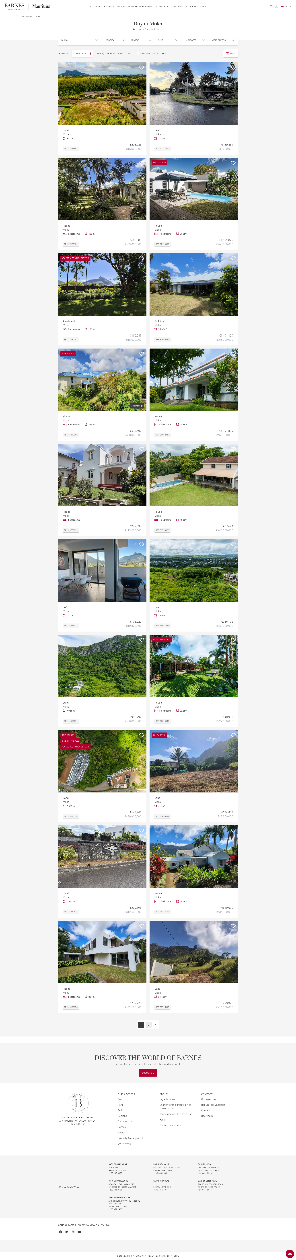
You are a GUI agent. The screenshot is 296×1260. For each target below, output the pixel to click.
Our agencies (179, 6)
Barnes (194, 6)
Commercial (163, 6)
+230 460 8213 (205, 1173)
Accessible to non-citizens (153, 53)
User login (207, 1115)
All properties (26, 16)
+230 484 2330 (160, 1173)
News (203, 6)
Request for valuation (213, 1104)
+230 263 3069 (115, 1173)
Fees (162, 1119)
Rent (99, 6)
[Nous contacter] (290, 1254)
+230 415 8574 (205, 1190)
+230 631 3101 (115, 1190)
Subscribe (148, 1073)
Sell (120, 1110)
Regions (121, 6)
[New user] (276, 6)
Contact (205, 1110)
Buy (92, 6)
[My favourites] (271, 6)
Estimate (109, 6)
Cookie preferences (170, 1125)
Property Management (141, 6)
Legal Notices (167, 1099)
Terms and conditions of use (176, 1114)
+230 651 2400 (115, 1209)
